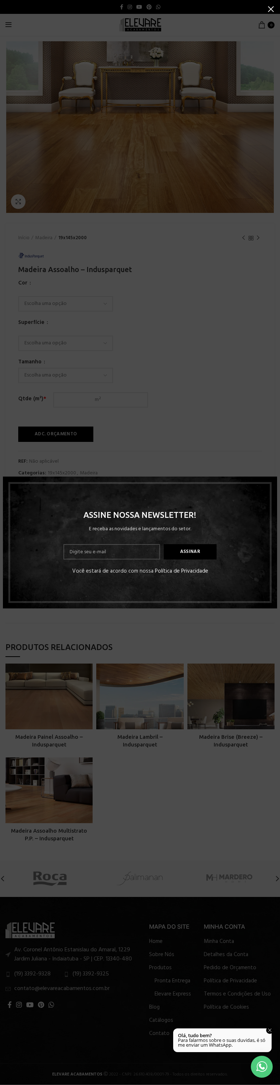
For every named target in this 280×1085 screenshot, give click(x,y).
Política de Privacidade (181, 571)
